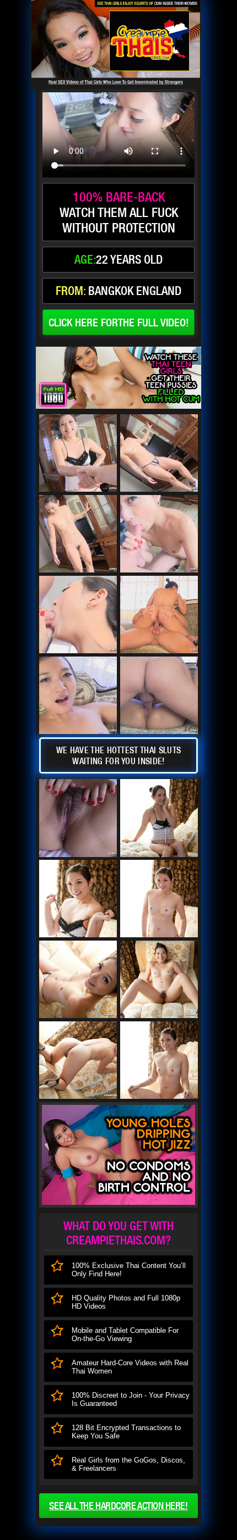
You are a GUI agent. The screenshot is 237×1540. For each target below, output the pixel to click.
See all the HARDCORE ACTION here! (118, 1505)
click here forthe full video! (119, 322)
